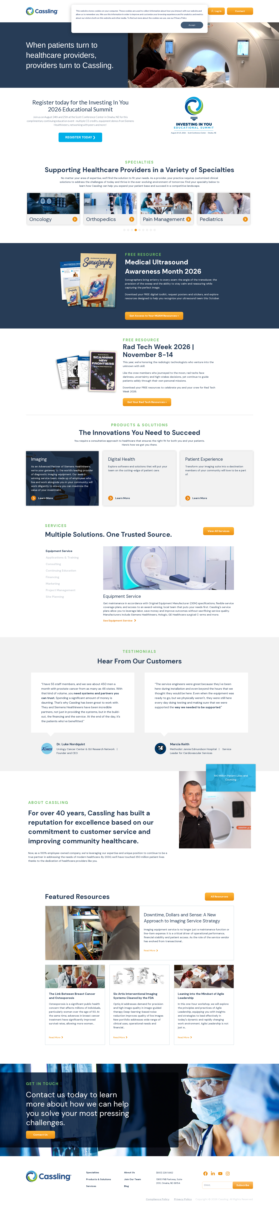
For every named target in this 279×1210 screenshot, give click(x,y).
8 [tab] (151, 230)
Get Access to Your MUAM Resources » (154, 315)
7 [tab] (147, 230)
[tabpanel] (54, 209)
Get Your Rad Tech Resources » (147, 402)
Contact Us (40, 1134)
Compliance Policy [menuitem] (157, 1199)
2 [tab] (128, 230)
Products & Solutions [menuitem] (98, 1179)
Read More (149, 950)
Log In (217, 11)
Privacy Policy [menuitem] (183, 1199)
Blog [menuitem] (126, 1186)
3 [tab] (132, 230)
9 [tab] (154, 230)
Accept (192, 25)
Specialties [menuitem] (92, 1172)
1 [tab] (124, 230)
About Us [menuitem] (129, 1172)
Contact (240, 11)
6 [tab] (143, 230)
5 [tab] (139, 230)
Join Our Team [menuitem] (132, 1179)
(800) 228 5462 (164, 1172)
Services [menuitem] (91, 1186)
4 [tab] (136, 230)
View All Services (218, 531)
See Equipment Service (118, 620)
